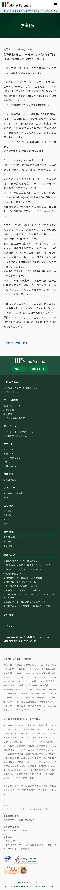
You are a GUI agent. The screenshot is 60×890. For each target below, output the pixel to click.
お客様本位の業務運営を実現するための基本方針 (27, 565)
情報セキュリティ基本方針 (16, 605)
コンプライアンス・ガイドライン (32, 569)
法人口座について (12, 479)
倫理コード (36, 586)
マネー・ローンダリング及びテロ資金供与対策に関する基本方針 (29, 596)
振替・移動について (13, 457)
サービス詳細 (10, 400)
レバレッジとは (11, 392)
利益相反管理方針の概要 (32, 590)
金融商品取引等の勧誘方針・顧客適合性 (22, 577)
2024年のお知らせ (31, 11)
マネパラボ (9, 487)
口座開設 (8, 474)
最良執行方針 (9, 590)
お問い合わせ (9, 466)
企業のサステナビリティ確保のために (21, 561)
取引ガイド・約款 (41, 605)
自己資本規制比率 (12, 537)
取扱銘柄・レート (12, 405)
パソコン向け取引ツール (15, 435)
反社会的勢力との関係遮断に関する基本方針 (25, 601)
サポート (8, 444)
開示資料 (7, 541)
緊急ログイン (38, 368)
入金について (9, 449)
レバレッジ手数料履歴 (14, 418)
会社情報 (8, 615)
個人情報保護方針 (12, 573)
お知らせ (16, 11)
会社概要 (8, 505)
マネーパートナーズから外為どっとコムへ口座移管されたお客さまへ (26, 639)
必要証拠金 (8, 409)
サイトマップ (10, 626)
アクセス (7, 519)
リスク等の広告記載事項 (15, 586)
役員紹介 (7, 515)
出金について (9, 453)
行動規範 (7, 569)
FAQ (5, 462)
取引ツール (9, 426)
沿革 (5, 523)
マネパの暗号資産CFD (20, 387)
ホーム (6, 11)
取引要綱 (7, 413)
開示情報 (8, 531)
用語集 (6, 497)
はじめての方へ (12, 382)
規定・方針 (9, 554)
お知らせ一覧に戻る (17, 342)
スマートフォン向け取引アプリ (18, 431)
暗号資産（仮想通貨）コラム (17, 493)
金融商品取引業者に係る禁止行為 (19, 581)
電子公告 (7, 545)
